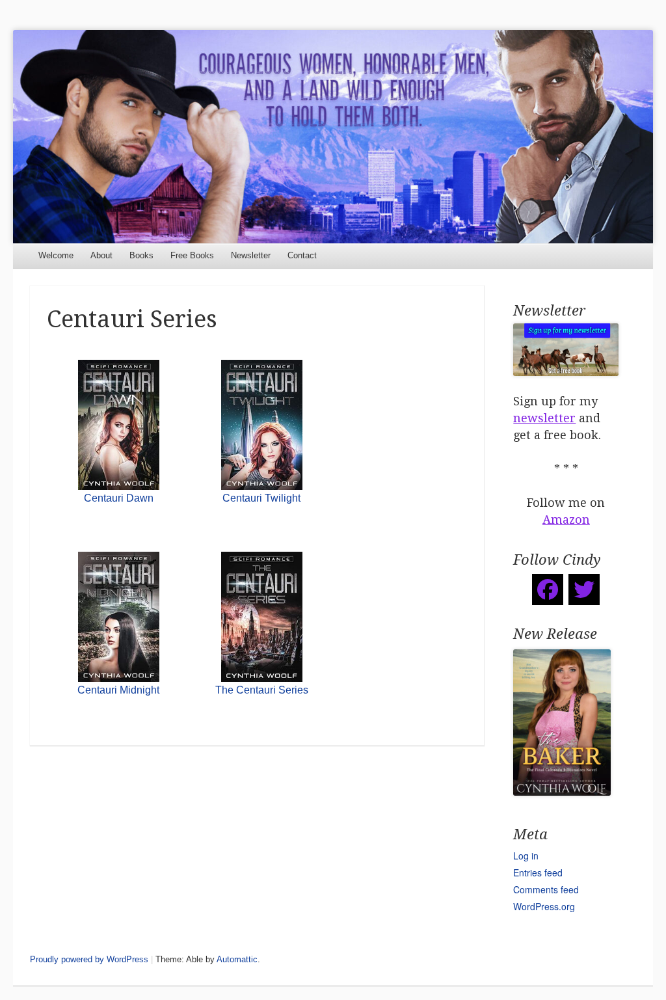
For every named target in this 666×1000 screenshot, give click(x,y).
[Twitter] (584, 589)
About (101, 255)
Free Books (192, 255)
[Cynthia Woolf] (332, 136)
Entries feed (538, 872)
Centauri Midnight (118, 690)
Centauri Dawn (118, 498)
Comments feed (546, 889)
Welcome (55, 255)
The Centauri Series (261, 690)
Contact (302, 255)
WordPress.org (544, 906)
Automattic (237, 959)
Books (141, 255)
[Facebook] (547, 589)
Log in (526, 855)
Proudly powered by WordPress (89, 959)
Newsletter (251, 255)
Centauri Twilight (261, 498)
